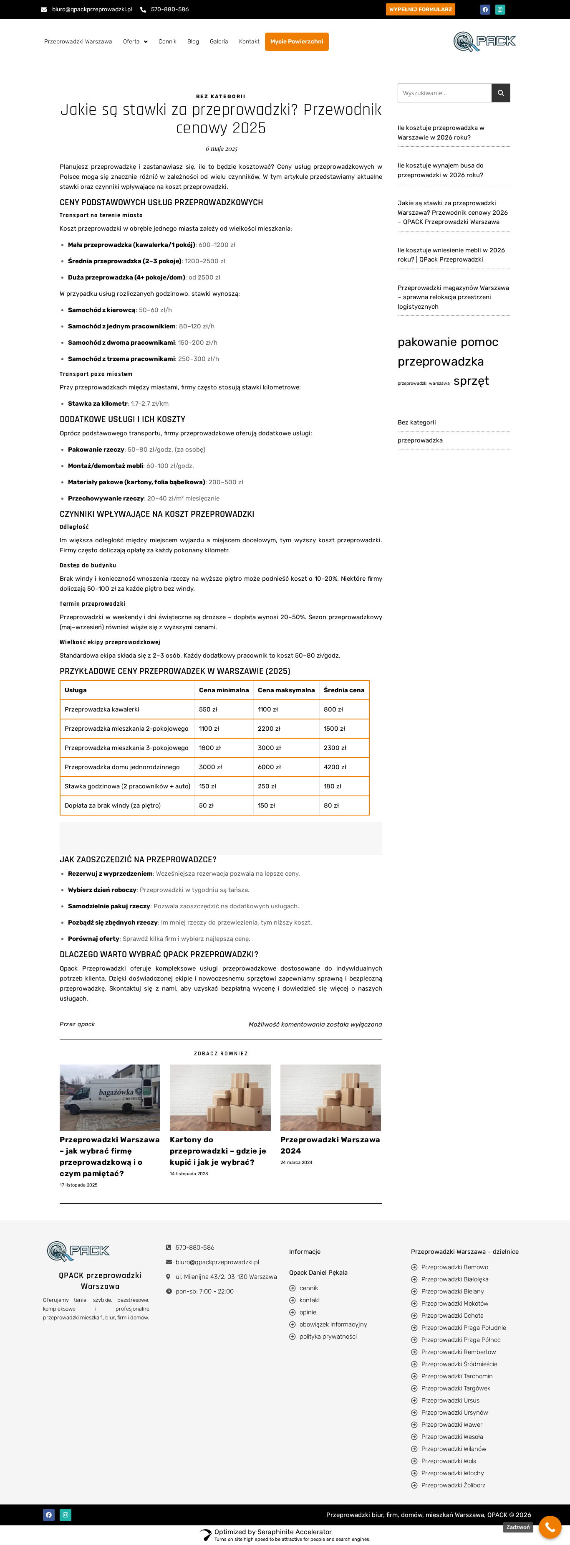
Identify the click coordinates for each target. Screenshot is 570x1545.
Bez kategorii (221, 96)
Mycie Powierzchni (296, 41)
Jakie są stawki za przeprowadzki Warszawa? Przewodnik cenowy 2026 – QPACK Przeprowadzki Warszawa (453, 212)
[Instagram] (500, 10)
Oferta (131, 41)
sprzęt (471, 381)
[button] (135, 42)
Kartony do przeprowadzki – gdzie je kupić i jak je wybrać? (218, 1151)
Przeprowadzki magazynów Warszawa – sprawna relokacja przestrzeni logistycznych (453, 297)
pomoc (480, 342)
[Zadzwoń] (550, 1527)
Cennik (168, 41)
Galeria (219, 41)
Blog (193, 41)
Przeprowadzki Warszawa (78, 41)
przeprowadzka (441, 361)
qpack (86, 1024)
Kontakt (249, 41)
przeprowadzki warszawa (424, 383)
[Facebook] (485, 10)
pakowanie (427, 342)
